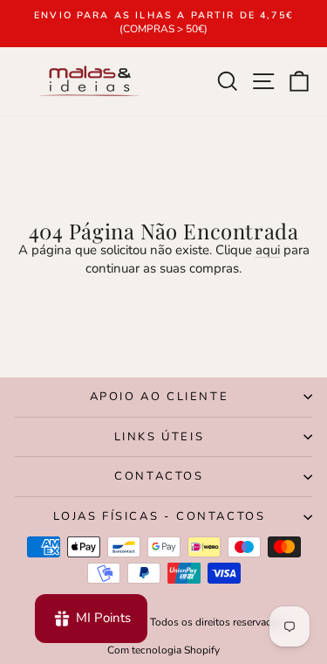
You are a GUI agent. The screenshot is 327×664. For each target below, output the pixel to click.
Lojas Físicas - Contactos (159, 516)
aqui (267, 250)
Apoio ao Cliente (159, 397)
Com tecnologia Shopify (163, 650)
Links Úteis (159, 437)
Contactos (158, 476)
